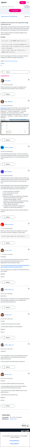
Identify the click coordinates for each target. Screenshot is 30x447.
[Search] (26, 6)
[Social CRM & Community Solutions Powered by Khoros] (25, 425)
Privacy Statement (14, 440)
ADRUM (2, 63)
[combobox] (15, 6)
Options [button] (26, 16)
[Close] (28, 434)
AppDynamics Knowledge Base (9, 16)
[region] (15, 439)
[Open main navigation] (28, 2)
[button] (2, 71)
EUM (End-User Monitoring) (11, 61)
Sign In (22, 2)
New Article (15, 10)
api (1, 65)
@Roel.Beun (4, 108)
